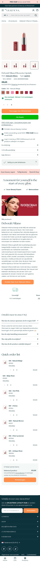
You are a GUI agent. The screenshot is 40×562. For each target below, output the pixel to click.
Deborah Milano (12, 76)
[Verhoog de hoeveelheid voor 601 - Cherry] (16, 415)
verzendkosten (20, 473)
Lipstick (27, 76)
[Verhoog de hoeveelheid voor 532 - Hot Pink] (16, 400)
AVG (22, 555)
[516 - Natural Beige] (3, 92)
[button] (3, 2)
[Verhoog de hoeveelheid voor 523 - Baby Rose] (10, 385)
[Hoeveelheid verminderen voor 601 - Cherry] (10, 415)
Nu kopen (20, 117)
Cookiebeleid (31, 555)
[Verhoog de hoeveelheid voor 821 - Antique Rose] (16, 460)
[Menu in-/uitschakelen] (3, 10)
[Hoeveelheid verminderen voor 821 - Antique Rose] (10, 460)
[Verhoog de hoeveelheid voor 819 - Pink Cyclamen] (16, 445)
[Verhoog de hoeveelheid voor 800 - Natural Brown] (16, 430)
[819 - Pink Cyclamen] (26, 92)
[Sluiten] (36, 161)
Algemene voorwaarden (10, 555)
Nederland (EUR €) (11, 542)
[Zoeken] (36, 15)
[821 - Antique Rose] (31, 92)
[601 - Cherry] (17, 92)
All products (12, 21)
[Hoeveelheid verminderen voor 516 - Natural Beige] (10, 370)
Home (4, 21)
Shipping (14, 84)
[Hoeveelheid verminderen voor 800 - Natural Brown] (10, 430)
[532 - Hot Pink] (12, 92)
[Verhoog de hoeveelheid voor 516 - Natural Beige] (16, 370)
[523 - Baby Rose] (7, 92)
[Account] (33, 10)
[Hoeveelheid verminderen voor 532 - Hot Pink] (10, 400)
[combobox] (20, 15)
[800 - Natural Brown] (21, 92)
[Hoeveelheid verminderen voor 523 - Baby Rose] (4, 385)
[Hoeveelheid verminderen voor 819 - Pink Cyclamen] (10, 445)
